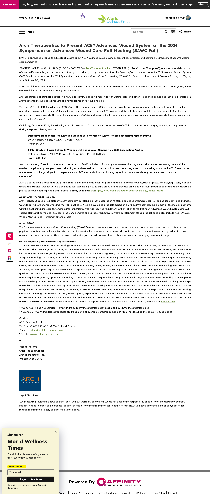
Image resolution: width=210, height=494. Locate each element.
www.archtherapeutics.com (44, 334)
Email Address (17, 466)
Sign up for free (31, 479)
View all (203, 4)
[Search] (166, 31)
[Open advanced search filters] (172, 31)
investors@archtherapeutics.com (44, 330)
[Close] (55, 432)
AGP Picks (9, 4)
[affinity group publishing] (9, 250)
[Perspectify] (9, 243)
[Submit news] (9, 236)
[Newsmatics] (9, 257)
